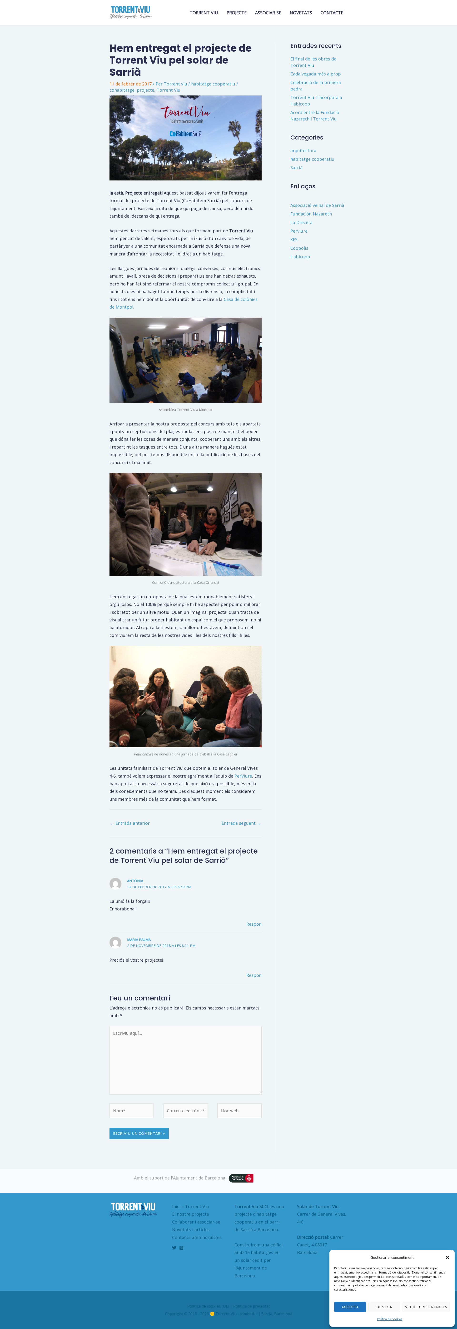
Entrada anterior (130, 823)
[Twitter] (174, 1248)
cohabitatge (121, 90)
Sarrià (296, 167)
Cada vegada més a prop (315, 74)
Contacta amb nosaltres (197, 1237)
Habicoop (300, 257)
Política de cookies (389, 1319)
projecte (145, 90)
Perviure (299, 231)
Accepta (350, 1306)
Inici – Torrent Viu (190, 1206)
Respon (254, 924)
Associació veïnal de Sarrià (317, 205)
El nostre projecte (190, 1214)
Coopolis (299, 248)
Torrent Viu (168, 90)
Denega (384, 1306)
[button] (447, 1257)
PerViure (243, 776)
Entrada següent (241, 823)
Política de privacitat (251, 1306)
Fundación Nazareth (311, 214)
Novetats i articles (191, 1229)
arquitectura (303, 150)
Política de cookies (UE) (208, 1306)
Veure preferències (426, 1306)
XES (294, 239)
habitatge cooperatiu (213, 84)
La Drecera (301, 222)
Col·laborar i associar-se (196, 1222)
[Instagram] (181, 1248)
